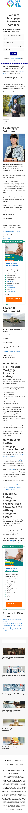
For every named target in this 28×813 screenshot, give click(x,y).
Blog (4, 770)
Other (8, 49)
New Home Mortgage (13, 35)
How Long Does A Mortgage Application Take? (11, 711)
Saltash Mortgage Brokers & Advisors (13, 623)
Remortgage (10, 39)
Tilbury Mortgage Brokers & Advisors (13, 625)
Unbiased (18, 58)
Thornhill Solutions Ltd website (11, 351)
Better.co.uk (13, 58)
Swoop (13, 60)
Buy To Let (10, 42)
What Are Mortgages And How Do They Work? (13, 658)
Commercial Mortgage (13, 46)
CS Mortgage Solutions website (11, 231)
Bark (4, 542)
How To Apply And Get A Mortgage (13, 694)
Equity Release (11, 291)
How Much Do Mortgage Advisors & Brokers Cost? (13, 676)
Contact (8, 770)
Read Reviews (6, 238)
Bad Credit (10, 285)
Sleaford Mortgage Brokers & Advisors (13, 627)
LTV (11, 289)
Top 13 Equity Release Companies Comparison (13, 729)
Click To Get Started (14, 298)
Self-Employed (11, 287)
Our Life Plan (14, 3)
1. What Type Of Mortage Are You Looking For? (12, 30)
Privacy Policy (19, 770)
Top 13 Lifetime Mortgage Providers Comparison (14, 747)
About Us (13, 770)
